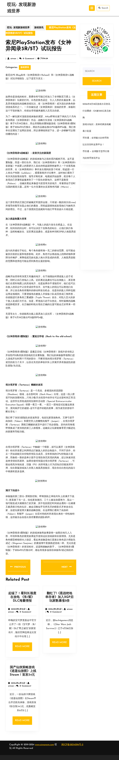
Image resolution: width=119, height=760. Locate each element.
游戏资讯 (39, 28)
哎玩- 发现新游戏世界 (18, 28)
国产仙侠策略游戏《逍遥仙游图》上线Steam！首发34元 (22, 671)
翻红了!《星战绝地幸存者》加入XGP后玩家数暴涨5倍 (59, 597)
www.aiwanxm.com (44, 745)
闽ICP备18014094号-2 (72, 745)
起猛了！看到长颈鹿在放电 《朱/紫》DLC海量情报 (22, 597)
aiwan (13, 59)
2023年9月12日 (18, 609)
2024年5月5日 (55, 609)
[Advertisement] (97, 220)
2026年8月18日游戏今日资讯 (96, 104)
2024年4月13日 (18, 683)
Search (105, 8)
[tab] (92, 8)
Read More (23, 648)
